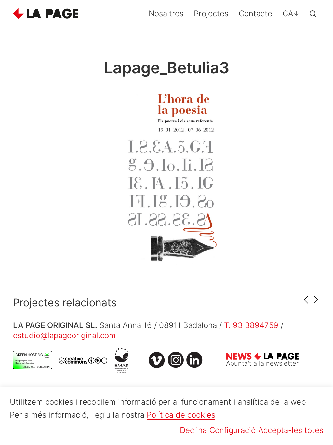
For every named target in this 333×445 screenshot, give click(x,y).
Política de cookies (181, 415)
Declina (193, 430)
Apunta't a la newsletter (262, 363)
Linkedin (194, 360)
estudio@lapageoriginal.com (64, 335)
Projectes (211, 13)
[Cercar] (313, 14)
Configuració (232, 430)
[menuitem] (291, 14)
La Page (45, 13)
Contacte (255, 13)
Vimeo (157, 360)
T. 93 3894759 (251, 325)
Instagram (175, 360)
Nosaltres (166, 13)
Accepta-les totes (290, 430)
